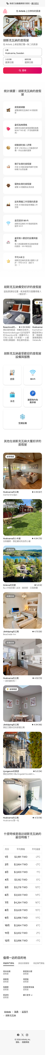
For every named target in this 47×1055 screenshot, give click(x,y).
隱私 (17, 1042)
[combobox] (22, 53)
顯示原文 (35, 3)
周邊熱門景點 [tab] (8, 963)
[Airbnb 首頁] (5, 11)
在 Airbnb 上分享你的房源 (28, 11)
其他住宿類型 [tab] (23, 963)
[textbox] (12, 62)
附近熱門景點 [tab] (38, 963)
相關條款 (25, 1042)
